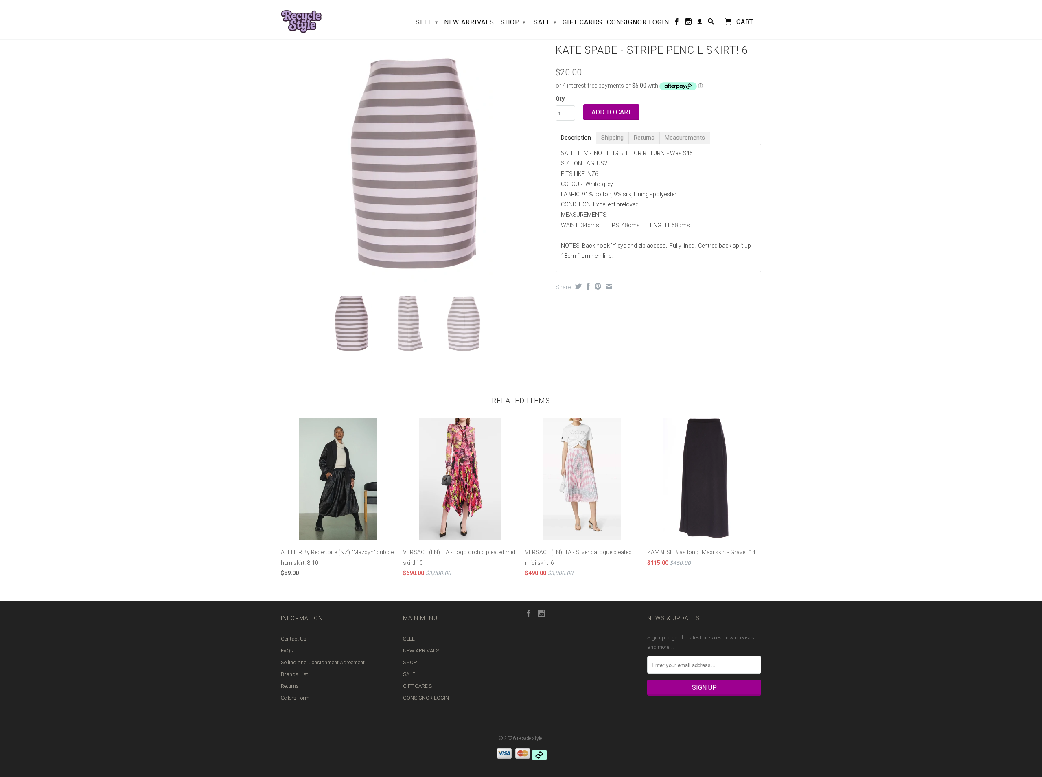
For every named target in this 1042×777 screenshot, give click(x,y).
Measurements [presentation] (685, 137)
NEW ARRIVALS (469, 22)
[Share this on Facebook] (587, 286)
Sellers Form (295, 698)
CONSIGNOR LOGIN (638, 22)
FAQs (287, 651)
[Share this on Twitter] (577, 286)
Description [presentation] (576, 137)
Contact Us (293, 639)
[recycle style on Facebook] (677, 23)
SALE (545, 22)
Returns (290, 686)
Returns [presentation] (644, 137)
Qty (560, 98)
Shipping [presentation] (612, 137)
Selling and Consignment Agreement (323, 662)
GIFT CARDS (582, 22)
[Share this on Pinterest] (597, 286)
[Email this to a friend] (608, 286)
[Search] (711, 23)
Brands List (294, 674)
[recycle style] (301, 19)
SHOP (513, 22)
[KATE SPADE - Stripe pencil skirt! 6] (414, 163)
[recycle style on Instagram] (688, 23)
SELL (427, 22)
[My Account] (699, 23)
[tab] (576, 138)
